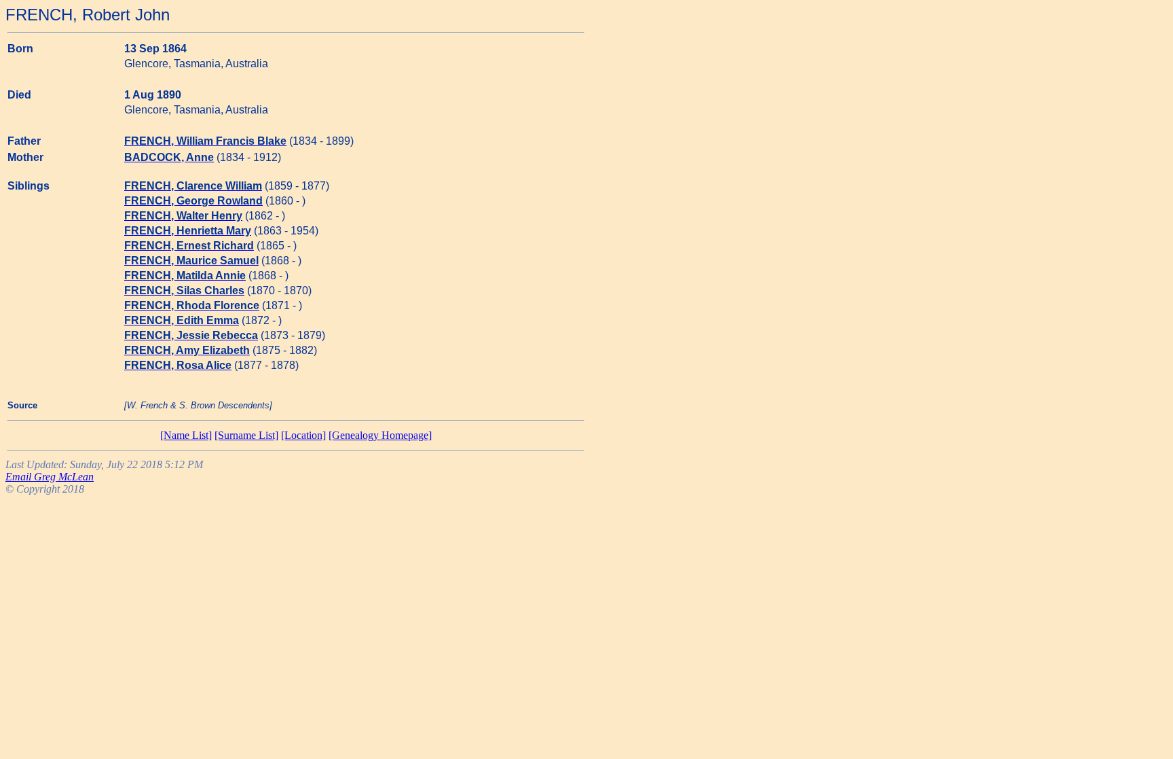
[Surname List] (246, 435)
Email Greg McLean (49, 476)
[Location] (303, 435)
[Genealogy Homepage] (380, 435)
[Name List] (186, 435)
